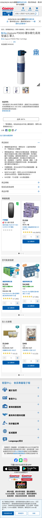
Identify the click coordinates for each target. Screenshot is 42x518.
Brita (4, 33)
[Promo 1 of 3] (19, 253)
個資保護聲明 (32, 494)
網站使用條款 (20, 491)
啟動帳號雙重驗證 (19, 453)
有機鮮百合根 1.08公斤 (9, 350)
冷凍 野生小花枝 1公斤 (29, 350)
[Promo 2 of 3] (21, 253)
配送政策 (31, 496)
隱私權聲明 (31, 491)
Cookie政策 (10, 494)
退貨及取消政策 (21, 496)
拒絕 (34, 513)
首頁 (2, 29)
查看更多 (21, 513)
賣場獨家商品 (10, 29)
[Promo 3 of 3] (23, 253)
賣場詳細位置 (6, 111)
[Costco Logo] (8, 9)
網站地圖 (10, 491)
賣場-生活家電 (30, 29)
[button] (36, 13)
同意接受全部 (8, 513)
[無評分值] (7, 42)
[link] (6, 130)
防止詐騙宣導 (19, 451)
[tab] (21, 389)
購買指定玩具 (22, 2)
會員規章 (10, 496)
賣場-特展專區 (19, 29)
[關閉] (40, 21)
